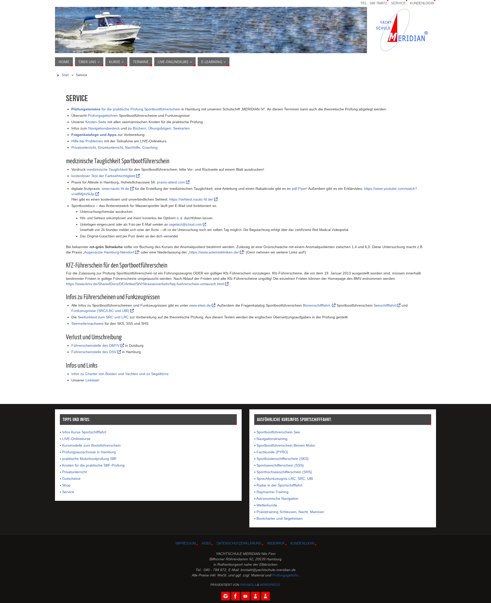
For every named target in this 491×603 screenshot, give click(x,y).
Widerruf (276, 543)
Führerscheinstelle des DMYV (95, 345)
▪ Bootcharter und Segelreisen (278, 518)
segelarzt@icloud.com (186, 224)
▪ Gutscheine (70, 479)
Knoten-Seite (95, 122)
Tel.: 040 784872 (374, 3)
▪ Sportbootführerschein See (277, 432)
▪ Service (67, 492)
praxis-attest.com (171, 182)
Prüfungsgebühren (103, 115)
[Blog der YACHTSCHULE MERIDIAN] (265, 596)
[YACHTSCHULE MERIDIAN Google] (255, 596)
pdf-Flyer (299, 189)
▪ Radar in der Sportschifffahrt (278, 485)
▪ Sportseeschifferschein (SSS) (279, 465)
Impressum (185, 543)
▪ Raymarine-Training (271, 492)
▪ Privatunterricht (73, 472)
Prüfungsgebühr (285, 575)
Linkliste (91, 380)
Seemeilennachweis (87, 323)
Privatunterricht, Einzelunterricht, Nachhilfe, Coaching (114, 147)
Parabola (248, 585)
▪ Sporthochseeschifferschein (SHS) (283, 472)
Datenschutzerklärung (239, 543)
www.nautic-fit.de (116, 189)
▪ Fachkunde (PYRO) (271, 452)
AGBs (206, 543)
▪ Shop (65, 485)
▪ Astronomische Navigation (276, 498)
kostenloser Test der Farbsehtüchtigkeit (103, 176)
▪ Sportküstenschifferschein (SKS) (281, 459)
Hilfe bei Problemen (87, 141)
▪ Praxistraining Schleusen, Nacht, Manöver (289, 512)
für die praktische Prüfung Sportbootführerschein (125, 109)
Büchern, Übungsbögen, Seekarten (161, 128)
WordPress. (270, 585)
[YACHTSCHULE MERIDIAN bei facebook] (235, 596)
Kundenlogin (422, 3)
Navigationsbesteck (104, 128)
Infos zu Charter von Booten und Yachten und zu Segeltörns (120, 374)
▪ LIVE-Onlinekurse (75, 439)
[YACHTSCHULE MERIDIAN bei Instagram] (225, 596)
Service (398, 3)
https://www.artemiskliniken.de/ (214, 252)
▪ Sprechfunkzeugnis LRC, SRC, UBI (283, 479)
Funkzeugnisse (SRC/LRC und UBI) (100, 311)
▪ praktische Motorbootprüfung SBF (88, 459)
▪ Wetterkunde (265, 505)
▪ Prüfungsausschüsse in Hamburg (88, 452)
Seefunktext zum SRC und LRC (103, 317)
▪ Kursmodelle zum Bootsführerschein (90, 445)
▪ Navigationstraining (270, 439)
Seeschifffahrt (385, 305)
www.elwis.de (200, 305)
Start (65, 75)
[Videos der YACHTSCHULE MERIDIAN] (245, 596)
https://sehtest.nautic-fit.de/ (191, 199)
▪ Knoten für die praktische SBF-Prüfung (92, 465)
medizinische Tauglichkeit (107, 169)
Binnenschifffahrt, (317, 305)
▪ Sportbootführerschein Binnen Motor (284, 445)
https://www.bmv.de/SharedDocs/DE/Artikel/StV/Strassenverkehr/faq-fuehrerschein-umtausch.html (145, 284)
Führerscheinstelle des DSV (94, 352)
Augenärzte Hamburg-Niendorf (109, 252)
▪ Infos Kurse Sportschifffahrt (83, 432)
